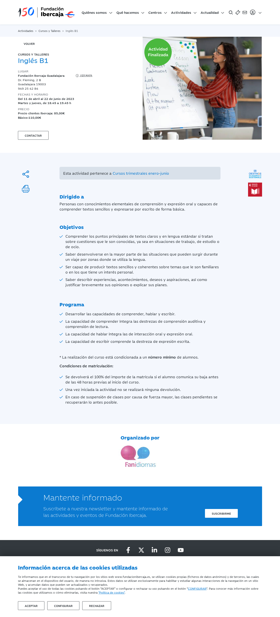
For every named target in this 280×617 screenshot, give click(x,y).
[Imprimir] (25, 188)
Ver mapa (85, 75)
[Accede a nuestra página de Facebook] (128, 550)
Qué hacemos (127, 12)
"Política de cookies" (111, 592)
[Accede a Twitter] (141, 550)
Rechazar (96, 606)
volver (29, 43)
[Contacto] (244, 12)
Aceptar (31, 606)
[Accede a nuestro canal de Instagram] (167, 550)
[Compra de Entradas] (237, 12)
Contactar (33, 135)
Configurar (63, 606)
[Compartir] (25, 174)
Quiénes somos (94, 12)
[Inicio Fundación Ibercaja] (46, 12)
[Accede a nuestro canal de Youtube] (181, 550)
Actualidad (210, 12)
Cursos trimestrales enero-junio (141, 173)
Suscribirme (221, 513)
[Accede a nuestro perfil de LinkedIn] (154, 550)
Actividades (181, 12)
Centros (155, 12)
